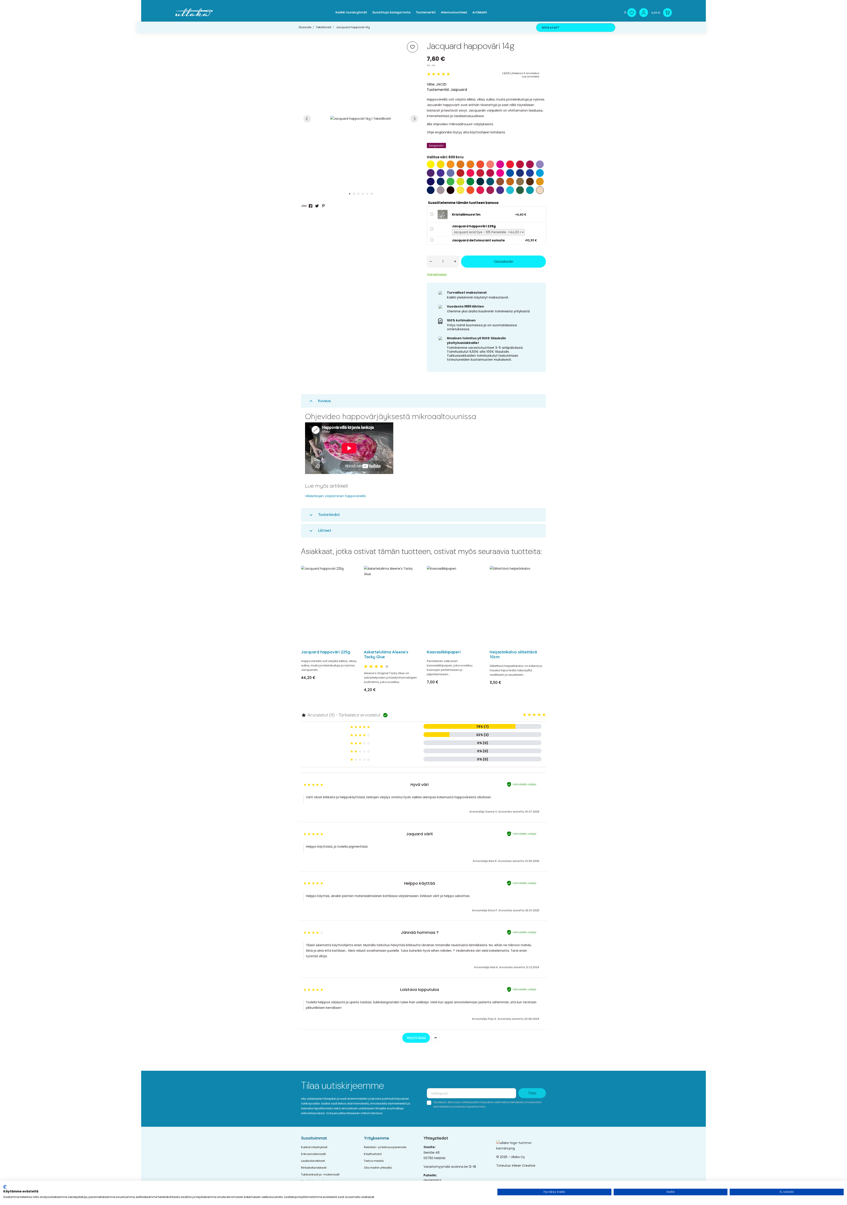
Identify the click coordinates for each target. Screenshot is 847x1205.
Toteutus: (504, 1165)
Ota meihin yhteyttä (378, 1168)
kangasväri (436, 145)
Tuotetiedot (324, 514)
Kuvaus (319, 401)
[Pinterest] (323, 206)
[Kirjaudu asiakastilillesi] (643, 12)
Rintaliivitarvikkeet (313, 1168)
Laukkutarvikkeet (313, 1161)
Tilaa (532, 1093)
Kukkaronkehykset (314, 1147)
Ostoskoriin (503, 261)
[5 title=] (387, 667)
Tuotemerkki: (438, 89)
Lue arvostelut (530, 76)
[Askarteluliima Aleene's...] (414, 581)
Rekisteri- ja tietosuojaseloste (385, 1147)
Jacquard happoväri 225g (325, 652)
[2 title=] (371, 667)
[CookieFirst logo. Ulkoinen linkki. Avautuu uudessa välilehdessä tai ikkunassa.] (5, 1187)
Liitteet (319, 530)
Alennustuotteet (454, 12)
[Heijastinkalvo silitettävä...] (540, 581)
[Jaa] (310, 206)
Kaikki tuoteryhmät (351, 12)
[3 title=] (376, 667)
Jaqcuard (458, 89)
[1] (429, 74)
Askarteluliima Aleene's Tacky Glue (386, 654)
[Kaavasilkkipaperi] (477, 581)
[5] (448, 74)
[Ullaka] (194, 12)
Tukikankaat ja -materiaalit (320, 1174)
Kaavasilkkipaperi (444, 652)
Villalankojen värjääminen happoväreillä (335, 496)
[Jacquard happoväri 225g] (351, 581)
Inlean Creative (523, 1165)
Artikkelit (479, 12)
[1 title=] (366, 667)
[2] (434, 74)
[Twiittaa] (317, 206)
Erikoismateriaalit (313, 1154)
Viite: (431, 84)
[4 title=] (381, 667)
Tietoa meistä (374, 1161)
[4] (443, 74)
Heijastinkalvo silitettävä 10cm (513, 654)
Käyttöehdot (373, 1154)
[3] (438, 74)
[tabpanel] (360, 118)
